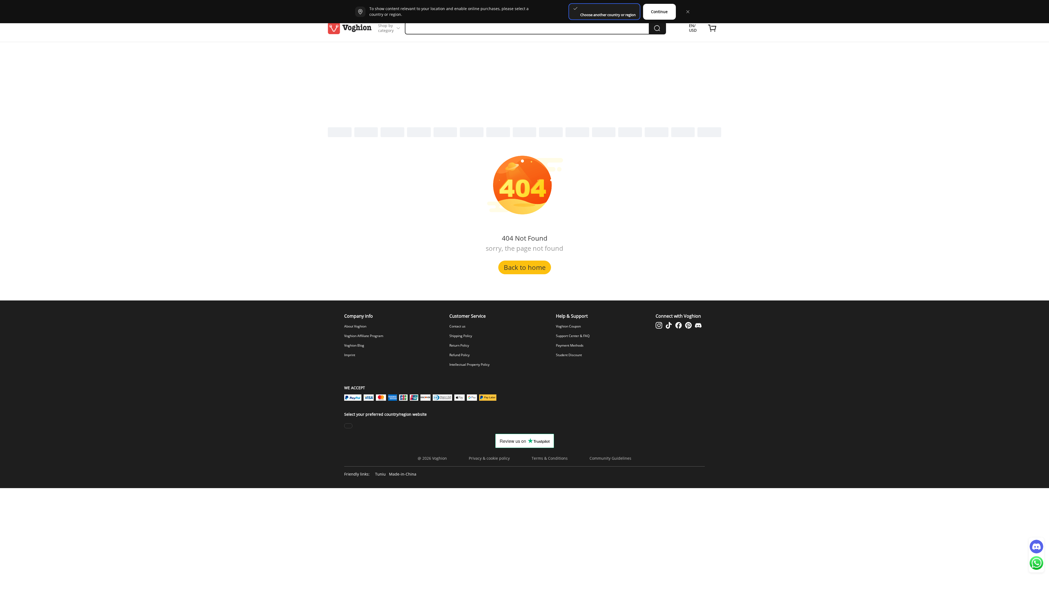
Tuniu (380, 474)
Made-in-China (402, 474)
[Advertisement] (524, 83)
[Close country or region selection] (688, 12)
